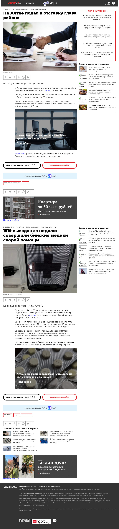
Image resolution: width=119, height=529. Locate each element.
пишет (47, 90)
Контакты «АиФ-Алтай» (27, 486)
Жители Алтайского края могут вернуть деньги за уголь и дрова (97, 27)
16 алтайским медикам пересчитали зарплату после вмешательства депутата (23, 433)
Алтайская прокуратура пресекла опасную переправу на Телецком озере (97, 45)
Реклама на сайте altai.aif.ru (49, 486)
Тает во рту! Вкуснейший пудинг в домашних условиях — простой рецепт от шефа (101, 92)
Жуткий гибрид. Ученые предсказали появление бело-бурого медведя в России (102, 84)
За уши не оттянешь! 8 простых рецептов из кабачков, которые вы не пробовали (102, 107)
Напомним (20, 154)
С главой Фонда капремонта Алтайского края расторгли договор (42, 137)
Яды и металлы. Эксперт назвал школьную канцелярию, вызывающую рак (100, 69)
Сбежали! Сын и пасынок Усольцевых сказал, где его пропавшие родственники (102, 99)
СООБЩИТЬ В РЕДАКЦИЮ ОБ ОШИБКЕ (86, 489)
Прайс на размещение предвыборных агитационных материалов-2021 (45, 489)
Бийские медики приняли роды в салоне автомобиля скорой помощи (62, 441)
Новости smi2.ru (11, 220)
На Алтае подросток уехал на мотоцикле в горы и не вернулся (97, 36)
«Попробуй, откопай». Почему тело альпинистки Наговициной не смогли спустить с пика (101, 271)
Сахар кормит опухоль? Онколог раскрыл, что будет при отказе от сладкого (97, 17)
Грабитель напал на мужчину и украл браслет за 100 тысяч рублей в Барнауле (97, 54)
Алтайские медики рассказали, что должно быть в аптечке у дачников (44, 375)
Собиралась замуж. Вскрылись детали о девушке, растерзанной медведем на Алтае (100, 248)
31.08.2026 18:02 (8, 227)
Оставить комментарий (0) (59, 165)
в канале (33, 315)
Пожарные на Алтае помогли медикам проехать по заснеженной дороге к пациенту (25, 448)
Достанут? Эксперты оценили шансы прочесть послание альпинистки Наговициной (102, 263)
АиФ (20, 294)
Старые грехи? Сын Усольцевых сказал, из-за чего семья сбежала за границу (102, 256)
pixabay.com (7, 72)
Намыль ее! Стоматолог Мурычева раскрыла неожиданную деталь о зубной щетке (101, 76)
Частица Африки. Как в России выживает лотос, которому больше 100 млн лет (101, 233)
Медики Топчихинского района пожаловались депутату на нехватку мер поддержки (61, 433)
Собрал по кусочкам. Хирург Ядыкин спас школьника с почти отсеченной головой (102, 240)
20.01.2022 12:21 (8, 9)
